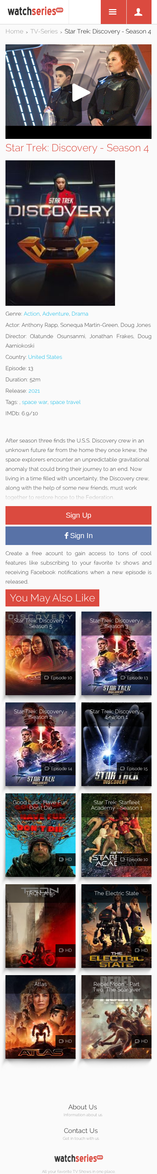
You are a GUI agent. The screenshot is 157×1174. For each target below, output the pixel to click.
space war (34, 402)
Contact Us (81, 1130)
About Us (82, 1107)
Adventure (55, 313)
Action (32, 313)
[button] (78, 123)
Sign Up (78, 515)
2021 (34, 391)
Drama (80, 313)
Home (14, 31)
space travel (65, 402)
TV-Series (44, 31)
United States (45, 357)
